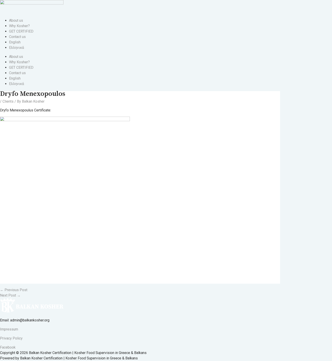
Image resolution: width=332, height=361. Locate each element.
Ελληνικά (16, 47)
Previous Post (13, 290)
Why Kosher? (19, 26)
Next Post (10, 295)
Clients (8, 101)
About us (16, 20)
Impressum (9, 329)
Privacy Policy (11, 338)
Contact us (17, 37)
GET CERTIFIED (21, 31)
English (15, 42)
